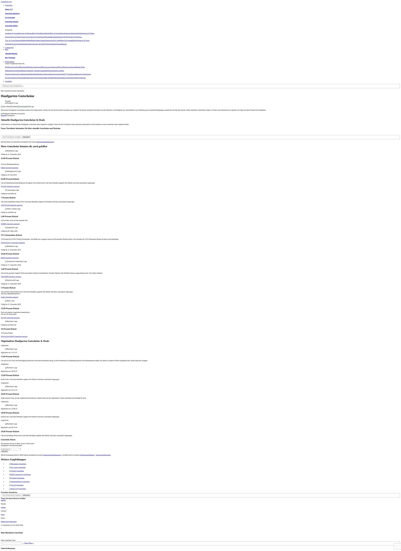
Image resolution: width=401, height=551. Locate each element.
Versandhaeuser (61, 44)
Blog (6, 49)
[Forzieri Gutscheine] (16, 471)
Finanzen (8, 37)
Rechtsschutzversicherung (32, 78)
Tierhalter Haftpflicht (48, 78)
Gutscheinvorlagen (11, 22)
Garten (22, 37)
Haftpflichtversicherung (42, 74)
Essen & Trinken (88, 33)
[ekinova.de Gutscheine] (17, 489)
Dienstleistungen (65, 33)
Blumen (42, 33)
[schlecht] (14, 107)
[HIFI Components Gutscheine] (20, 474)
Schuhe (7, 44)
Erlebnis (80, 33)
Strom (31, 44)
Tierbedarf (53, 44)
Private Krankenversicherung (14, 78)
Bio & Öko (36, 33)
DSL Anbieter (35, 71)
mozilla (3, 500)
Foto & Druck (15, 37)
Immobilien (54, 37)
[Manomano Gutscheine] (17, 464)
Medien (24, 40)
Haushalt (48, 37)
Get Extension (10, 17)
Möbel (29, 40)
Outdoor (43, 40)
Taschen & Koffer (39, 44)
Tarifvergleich (9, 62)
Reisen (75, 40)
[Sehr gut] (30, 107)
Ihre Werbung (10, 58)
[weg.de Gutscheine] (16, 485)
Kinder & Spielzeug (75, 37)
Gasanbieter (43, 71)
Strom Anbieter (59, 71)
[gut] (25, 107)
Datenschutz (5, 522)
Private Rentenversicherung (67, 67)
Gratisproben (9, 48)
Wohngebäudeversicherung (64, 78)
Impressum (13, 522)
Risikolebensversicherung (13, 71)
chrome (3, 507)
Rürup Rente (26, 71)
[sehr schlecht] (6, 107)
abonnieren (26, 137)
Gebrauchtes (29, 37)
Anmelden (8, 81)
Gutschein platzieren (12, 13)
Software (13, 44)
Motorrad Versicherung (83, 74)
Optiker (37, 40)
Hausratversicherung (56, 74)
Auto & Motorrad (27, 33)
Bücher (47, 33)
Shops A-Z (9, 9)
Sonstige (19, 44)
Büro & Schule (55, 33)
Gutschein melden (11, 26)
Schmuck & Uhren (83, 40)
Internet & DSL (63, 37)
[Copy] (23, 543)
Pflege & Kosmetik (66, 40)
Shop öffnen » (29, 543)
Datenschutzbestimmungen (45, 142)
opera (2, 514)
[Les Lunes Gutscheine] (17, 467)
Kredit (18, 67)
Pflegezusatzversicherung (49, 67)
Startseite (4, 115)
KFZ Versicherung (69, 74)
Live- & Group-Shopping (13, 40)
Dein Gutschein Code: (8, 540)
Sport (27, 44)
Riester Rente (80, 67)
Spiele (24, 44)
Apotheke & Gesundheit (13, 33)
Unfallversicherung (79, 78)
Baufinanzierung (10, 67)
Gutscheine (8, 5)
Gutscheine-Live (6, 2)
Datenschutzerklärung (87, 455)
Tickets (47, 44)
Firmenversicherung (11, 74)
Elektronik (74, 33)
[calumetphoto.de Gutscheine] (19, 482)
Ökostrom (50, 71)
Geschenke (36, 37)
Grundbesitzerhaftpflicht (26, 74)
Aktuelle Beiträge (11, 53)
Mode (33, 40)
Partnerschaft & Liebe (53, 40)
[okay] (20, 107)
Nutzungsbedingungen (103, 455)
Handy (42, 37)
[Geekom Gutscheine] (16, 478)
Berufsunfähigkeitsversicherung (30, 67)
